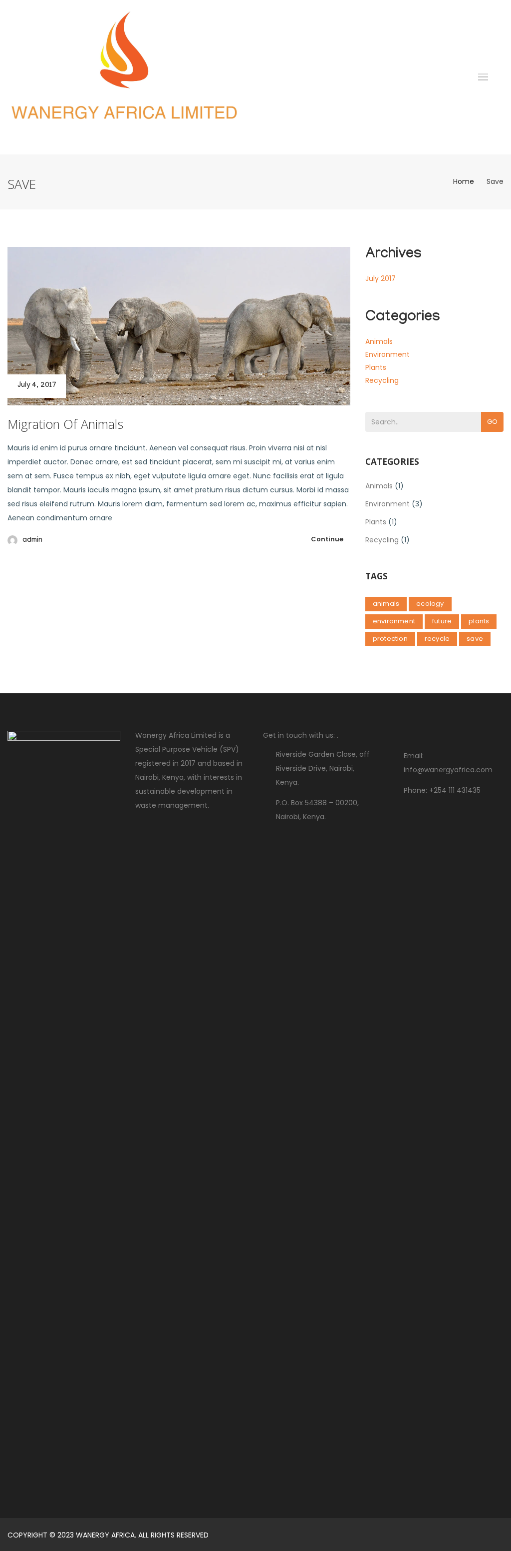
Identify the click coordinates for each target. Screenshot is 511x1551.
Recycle (437, 638)
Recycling (382, 380)
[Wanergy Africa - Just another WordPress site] (124, 77)
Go (492, 421)
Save (475, 638)
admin (32, 541)
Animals (379, 341)
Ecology (430, 603)
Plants (375, 367)
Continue (327, 539)
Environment (387, 354)
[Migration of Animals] (178, 326)
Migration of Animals (65, 423)
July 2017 (380, 278)
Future (442, 621)
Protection (390, 638)
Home (463, 181)
